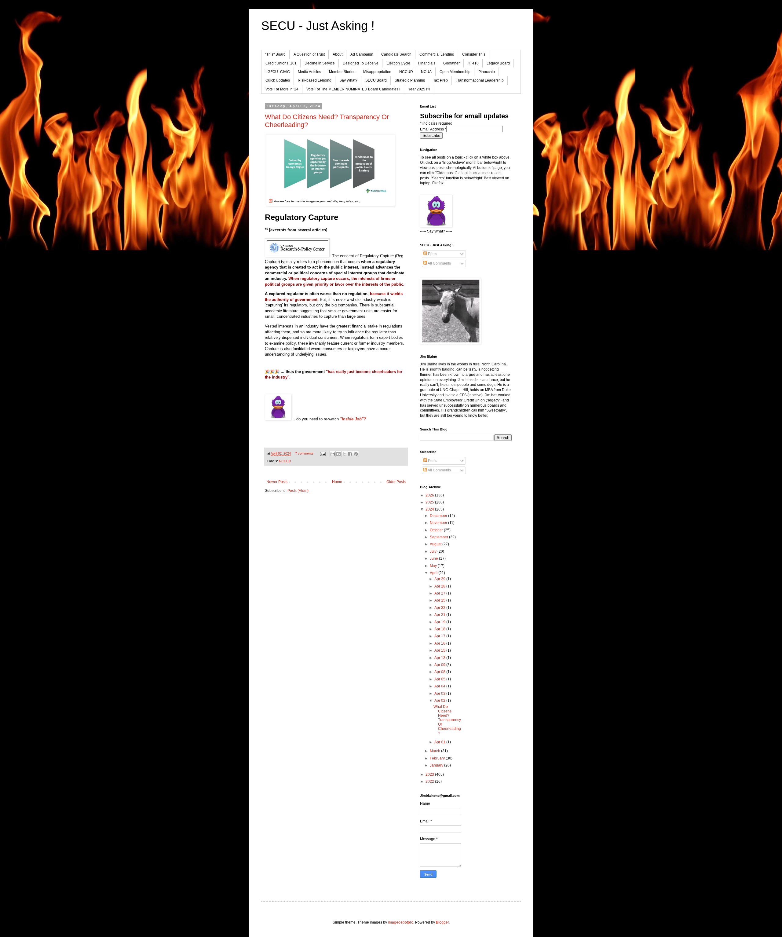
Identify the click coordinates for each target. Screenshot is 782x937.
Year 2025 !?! (419, 89)
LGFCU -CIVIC (277, 72)
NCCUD (406, 72)
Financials (426, 63)
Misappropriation (377, 72)
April (434, 573)
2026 (430, 495)
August (436, 544)
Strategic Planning (410, 80)
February (438, 758)
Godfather (451, 63)
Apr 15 (440, 650)
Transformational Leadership (480, 80)
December (439, 516)
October (437, 530)
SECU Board (376, 80)
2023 (430, 774)
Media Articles (309, 72)
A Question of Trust (309, 54)
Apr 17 (440, 636)
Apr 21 (440, 615)
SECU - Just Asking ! (318, 25)
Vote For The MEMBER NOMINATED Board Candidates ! (353, 89)
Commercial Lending (436, 54)
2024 (430, 509)
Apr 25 (440, 600)
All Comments (439, 263)
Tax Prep (440, 80)
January (437, 765)
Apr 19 (440, 622)
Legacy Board (498, 63)
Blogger (442, 922)
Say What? (348, 80)
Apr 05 (440, 679)
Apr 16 (440, 643)
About (337, 54)
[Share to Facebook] (350, 454)
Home (337, 482)
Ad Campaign (361, 54)
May (434, 566)
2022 (430, 781)
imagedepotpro (400, 922)
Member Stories (342, 72)
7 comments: (305, 453)
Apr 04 (440, 686)
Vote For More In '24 (281, 89)
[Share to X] (344, 454)
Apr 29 (440, 579)
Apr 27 (440, 593)
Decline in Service (320, 63)
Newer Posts (276, 482)
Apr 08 (440, 672)
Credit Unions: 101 (281, 63)
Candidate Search (396, 54)
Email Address (433, 129)
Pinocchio (486, 72)
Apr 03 (440, 693)
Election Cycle (398, 63)
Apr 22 (440, 608)
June (434, 558)
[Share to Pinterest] (356, 454)
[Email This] (333, 454)
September (439, 537)
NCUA (426, 72)
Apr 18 (440, 629)
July (433, 551)
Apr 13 (440, 658)
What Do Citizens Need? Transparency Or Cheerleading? (447, 720)
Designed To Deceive (360, 63)
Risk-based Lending (314, 80)
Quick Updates (277, 80)
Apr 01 (440, 742)
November (439, 523)
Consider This (473, 54)
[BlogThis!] (338, 454)
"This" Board (275, 54)
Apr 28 (440, 586)
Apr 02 (440, 700)
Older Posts (396, 482)
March (435, 751)
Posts (432, 254)
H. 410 (473, 63)
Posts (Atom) (298, 491)
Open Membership (455, 72)
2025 (430, 502)
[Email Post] (323, 453)
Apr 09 (440, 665)
